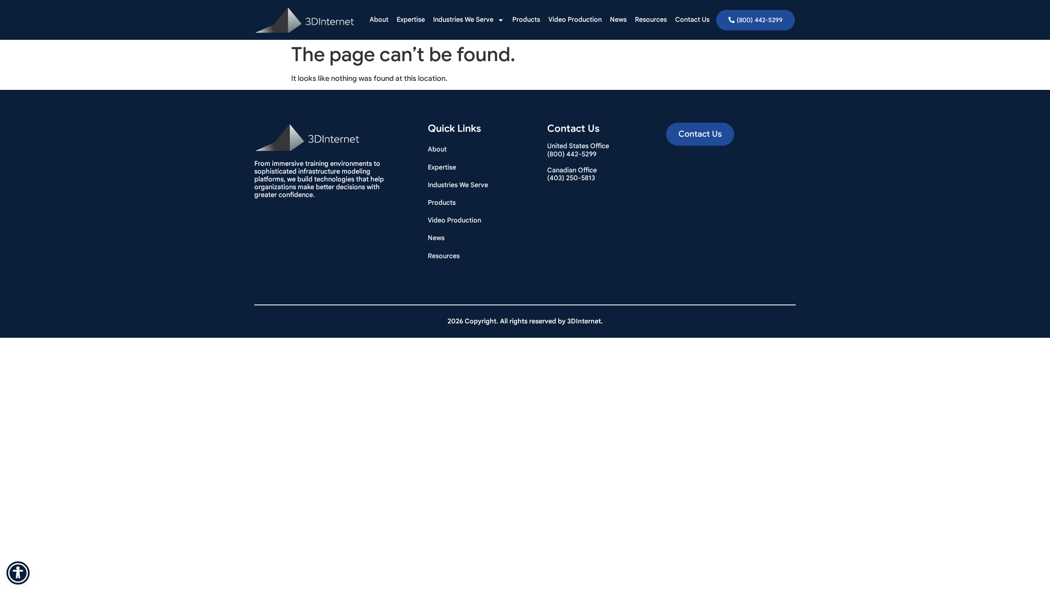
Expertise (411, 20)
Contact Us (692, 20)
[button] (700, 134)
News (618, 20)
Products (526, 20)
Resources (651, 20)
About (379, 20)
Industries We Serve (463, 20)
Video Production (575, 20)
